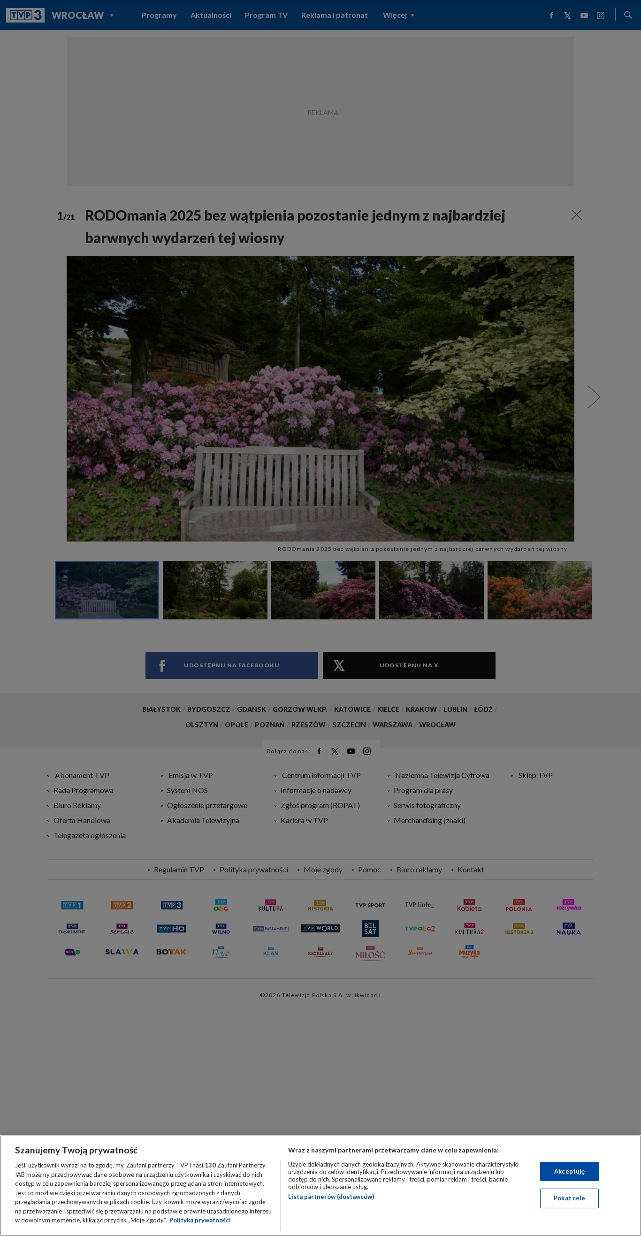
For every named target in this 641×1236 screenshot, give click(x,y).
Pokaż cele (569, 1198)
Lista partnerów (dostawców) (331, 1196)
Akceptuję (569, 1171)
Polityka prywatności (200, 1220)
